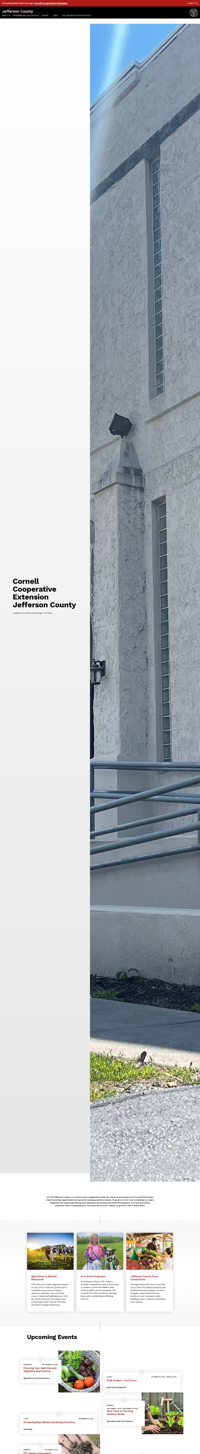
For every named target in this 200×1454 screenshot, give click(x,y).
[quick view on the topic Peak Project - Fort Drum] (142, 1372)
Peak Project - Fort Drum (122, 1380)
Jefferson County (17, 11)
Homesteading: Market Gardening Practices (49, 1422)
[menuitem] (5, 15)
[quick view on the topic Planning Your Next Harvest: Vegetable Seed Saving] (41, 1360)
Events (44, 15)
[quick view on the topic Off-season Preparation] (41, 1445)
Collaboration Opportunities (76, 15)
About (5, 15)
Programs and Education (25, 15)
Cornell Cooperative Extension (50, 3)
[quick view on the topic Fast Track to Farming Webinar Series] (124, 1400)
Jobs (55, 15)
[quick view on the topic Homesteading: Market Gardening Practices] (58, 1414)
